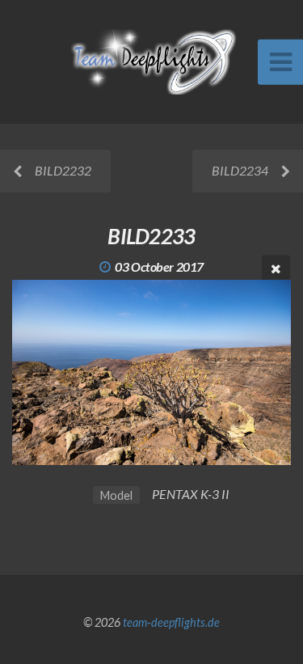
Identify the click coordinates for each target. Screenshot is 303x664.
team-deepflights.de (171, 622)
